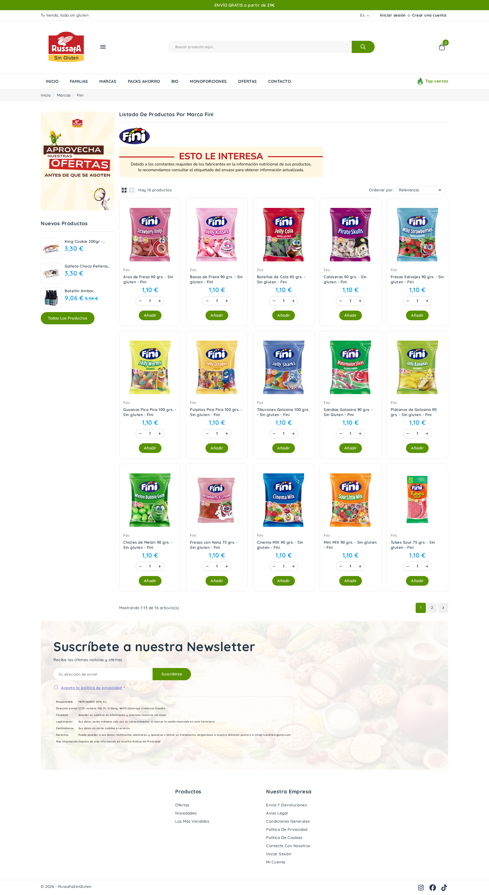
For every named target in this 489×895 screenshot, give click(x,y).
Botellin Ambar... (80, 290)
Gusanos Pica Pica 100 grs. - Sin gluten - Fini (149, 412)
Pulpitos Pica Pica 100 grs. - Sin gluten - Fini (216, 412)
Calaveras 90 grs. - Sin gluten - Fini (345, 279)
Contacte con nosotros (288, 845)
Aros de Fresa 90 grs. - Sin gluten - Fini (148, 279)
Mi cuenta (275, 862)
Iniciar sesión (393, 15)
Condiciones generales (288, 821)
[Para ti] (77, 161)
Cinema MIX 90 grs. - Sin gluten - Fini (280, 545)
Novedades (186, 813)
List (131, 190)
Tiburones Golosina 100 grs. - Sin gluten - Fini (283, 412)
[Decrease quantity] (140, 300)
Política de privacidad (286, 829)
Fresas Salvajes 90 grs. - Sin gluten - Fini (417, 279)
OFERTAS (247, 81)
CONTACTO (279, 81)
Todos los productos (67, 318)
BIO (175, 81)
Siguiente (443, 607)
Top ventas (436, 81)
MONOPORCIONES (208, 81)
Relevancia (421, 190)
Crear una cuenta (429, 15)
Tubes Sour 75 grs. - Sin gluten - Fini (413, 545)
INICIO (52, 81)
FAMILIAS (79, 81)
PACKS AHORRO (144, 81)
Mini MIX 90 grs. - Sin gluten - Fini (350, 545)
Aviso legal (277, 813)
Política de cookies (284, 837)
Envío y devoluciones (286, 805)
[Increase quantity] (159, 300)
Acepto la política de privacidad (91, 687)
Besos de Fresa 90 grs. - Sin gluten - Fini (216, 279)
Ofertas (182, 805)
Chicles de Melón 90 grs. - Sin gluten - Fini (147, 545)
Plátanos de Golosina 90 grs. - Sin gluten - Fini (414, 412)
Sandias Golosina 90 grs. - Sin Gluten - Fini (348, 412)
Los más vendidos (192, 821)
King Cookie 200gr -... (85, 241)
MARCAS (107, 81)
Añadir (150, 315)
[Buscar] (363, 47)
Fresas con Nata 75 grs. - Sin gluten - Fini (214, 545)
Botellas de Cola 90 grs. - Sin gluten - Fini (281, 279)
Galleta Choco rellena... (87, 266)
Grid (124, 190)
